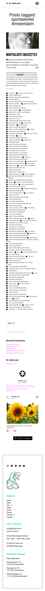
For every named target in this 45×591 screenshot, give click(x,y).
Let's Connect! (14, 524)
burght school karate (16, 208)
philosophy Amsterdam (16, 212)
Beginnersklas (10, 349)
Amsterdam (28, 59)
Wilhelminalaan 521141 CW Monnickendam (17, 575)
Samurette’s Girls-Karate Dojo (15, 351)
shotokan (18, 59)
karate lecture (13, 195)
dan (18, 252)
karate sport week (15, 170)
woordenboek (26, 110)
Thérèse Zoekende (14, 140)
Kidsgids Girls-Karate (12, 344)
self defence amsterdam (16, 256)
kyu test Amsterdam (15, 214)
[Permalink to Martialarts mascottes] (22, 48)
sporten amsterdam (15, 205)
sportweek (31, 163)
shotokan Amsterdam (16, 133)
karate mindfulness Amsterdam (19, 300)
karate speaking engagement (18, 159)
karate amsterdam (15, 305)
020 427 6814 (12, 531)
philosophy (12, 283)
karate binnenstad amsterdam (18, 197)
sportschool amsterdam (17, 186)
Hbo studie (12, 165)
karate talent (29, 305)
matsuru (32, 233)
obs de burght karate (26, 93)
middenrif (12, 125)
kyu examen (30, 193)
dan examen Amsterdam (16, 277)
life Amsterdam (14, 220)
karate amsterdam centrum (18, 218)
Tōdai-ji (30, 256)
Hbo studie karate (27, 184)
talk (20, 136)
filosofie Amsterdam (15, 193)
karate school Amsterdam (17, 129)
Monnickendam (12, 62)
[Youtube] (24, 466)
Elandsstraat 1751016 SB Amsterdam (15, 563)
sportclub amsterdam (16, 303)
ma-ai (22, 62)
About (9, 510)
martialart (25, 65)
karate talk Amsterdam (16, 216)
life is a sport (13, 110)
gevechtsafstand (13, 65)
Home (9, 500)
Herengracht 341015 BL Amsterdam (15, 569)
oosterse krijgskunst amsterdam (19, 273)
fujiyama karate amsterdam (18, 290)
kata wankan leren (15, 157)
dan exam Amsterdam (15, 116)
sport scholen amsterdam (17, 127)
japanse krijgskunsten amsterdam (20, 121)
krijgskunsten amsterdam (17, 210)
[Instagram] (8, 466)
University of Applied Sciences (18, 223)
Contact (10, 517)
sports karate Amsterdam (17, 237)
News (9, 503)
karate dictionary (14, 260)
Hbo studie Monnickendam (17, 288)
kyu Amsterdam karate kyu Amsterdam (21, 101)
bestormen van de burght (17, 227)
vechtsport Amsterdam (27, 165)
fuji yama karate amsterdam (18, 266)
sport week (33, 237)
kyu (10, 298)
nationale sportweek (29, 220)
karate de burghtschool (17, 168)
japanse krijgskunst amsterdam (19, 97)
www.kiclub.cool (11, 364)
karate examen (29, 174)
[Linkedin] (16, 466)
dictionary (30, 208)
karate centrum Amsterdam (18, 155)
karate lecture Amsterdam (17, 144)
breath (17, 298)
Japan (27, 62)
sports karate (24, 283)
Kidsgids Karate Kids (12, 346)
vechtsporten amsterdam (17, 296)
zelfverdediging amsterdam (18, 138)
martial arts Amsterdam (17, 172)
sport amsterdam (14, 106)
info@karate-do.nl (14, 528)
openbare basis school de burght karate (22, 269)
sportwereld (13, 184)
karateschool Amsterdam (17, 108)
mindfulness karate (30, 104)
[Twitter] (20, 466)
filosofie (12, 93)
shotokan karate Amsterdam (18, 148)
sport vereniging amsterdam (18, 146)
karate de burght (14, 188)
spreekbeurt (13, 271)
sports (32, 129)
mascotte (33, 65)
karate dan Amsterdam (16, 163)
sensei (11, 182)
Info (8, 505)
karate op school (14, 118)
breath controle (14, 104)
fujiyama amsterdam (15, 225)
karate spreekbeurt (15, 95)
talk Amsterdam (14, 254)
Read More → (10, 89)
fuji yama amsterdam (15, 243)
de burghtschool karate (17, 150)
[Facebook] (12, 466)
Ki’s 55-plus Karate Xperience (15, 353)
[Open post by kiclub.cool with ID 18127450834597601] (22, 412)
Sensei (9, 512)
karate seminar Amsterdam (17, 294)
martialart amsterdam (16, 190)
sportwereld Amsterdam (17, 131)
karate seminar (14, 286)
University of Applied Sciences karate (21, 309)
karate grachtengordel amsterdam (20, 180)
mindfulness (23, 125)
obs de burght (13, 292)
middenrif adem (14, 142)
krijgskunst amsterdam (16, 231)
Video (9, 508)
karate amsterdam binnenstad (18, 281)
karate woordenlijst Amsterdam (19, 307)
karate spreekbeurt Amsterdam (19, 248)
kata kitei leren (32, 133)
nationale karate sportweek (18, 153)
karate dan (27, 123)
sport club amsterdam (16, 161)
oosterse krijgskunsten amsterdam (20, 250)
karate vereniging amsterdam (18, 235)
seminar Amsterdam (30, 188)
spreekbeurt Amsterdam (16, 229)
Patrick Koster (32, 161)
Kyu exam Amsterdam (30, 252)
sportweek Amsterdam (16, 201)
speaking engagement (16, 279)
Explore (11, 496)
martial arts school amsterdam (19, 112)
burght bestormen (15, 246)
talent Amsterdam (15, 199)
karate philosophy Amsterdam (19, 275)
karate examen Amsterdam (17, 233)
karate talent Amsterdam (17, 258)
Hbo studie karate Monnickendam (20, 203)
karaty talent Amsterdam (24, 182)
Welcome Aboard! (16, 554)
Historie (10, 515)
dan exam (12, 136)
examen (27, 157)
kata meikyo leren (14, 114)
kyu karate (31, 231)
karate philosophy (15, 174)
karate (11, 59)
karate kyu (27, 140)
